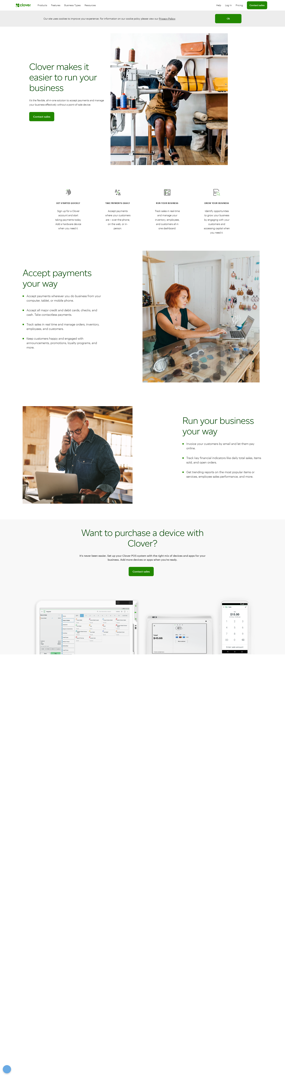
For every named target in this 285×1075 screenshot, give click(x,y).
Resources (90, 5)
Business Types (72, 5)
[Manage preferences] (7, 1069)
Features (55, 5)
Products (42, 5)
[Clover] (23, 5)
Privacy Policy (167, 18)
